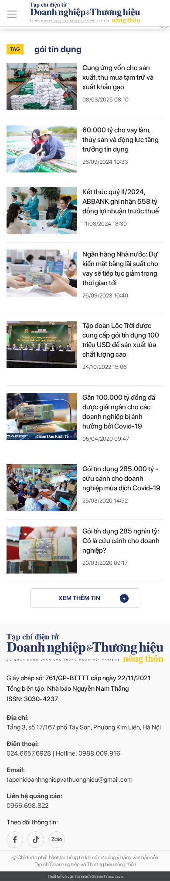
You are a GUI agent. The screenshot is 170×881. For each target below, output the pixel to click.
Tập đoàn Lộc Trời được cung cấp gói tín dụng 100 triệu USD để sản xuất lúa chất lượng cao (120, 339)
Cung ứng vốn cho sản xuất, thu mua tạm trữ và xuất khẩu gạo (117, 77)
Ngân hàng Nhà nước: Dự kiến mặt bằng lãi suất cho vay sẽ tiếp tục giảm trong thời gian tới (120, 268)
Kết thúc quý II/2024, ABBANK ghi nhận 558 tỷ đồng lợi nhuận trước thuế (120, 201)
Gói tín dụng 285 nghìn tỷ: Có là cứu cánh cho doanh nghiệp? (121, 540)
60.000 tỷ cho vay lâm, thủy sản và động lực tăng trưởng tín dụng (120, 139)
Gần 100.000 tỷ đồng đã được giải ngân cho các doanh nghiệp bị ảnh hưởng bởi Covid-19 (118, 411)
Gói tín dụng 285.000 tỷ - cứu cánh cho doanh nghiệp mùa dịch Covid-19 (121, 478)
